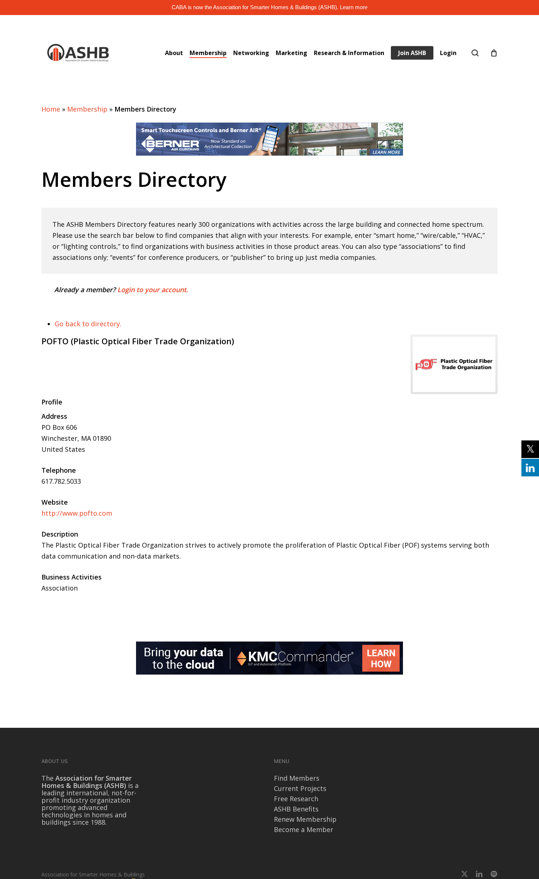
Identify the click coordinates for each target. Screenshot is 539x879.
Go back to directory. (88, 323)
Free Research (296, 798)
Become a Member (303, 829)
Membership (87, 109)
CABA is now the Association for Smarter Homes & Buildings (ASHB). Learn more (269, 7)
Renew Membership (305, 819)
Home (50, 109)
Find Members (296, 778)
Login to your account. (152, 289)
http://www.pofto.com (76, 513)
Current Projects (300, 788)
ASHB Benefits (296, 809)
